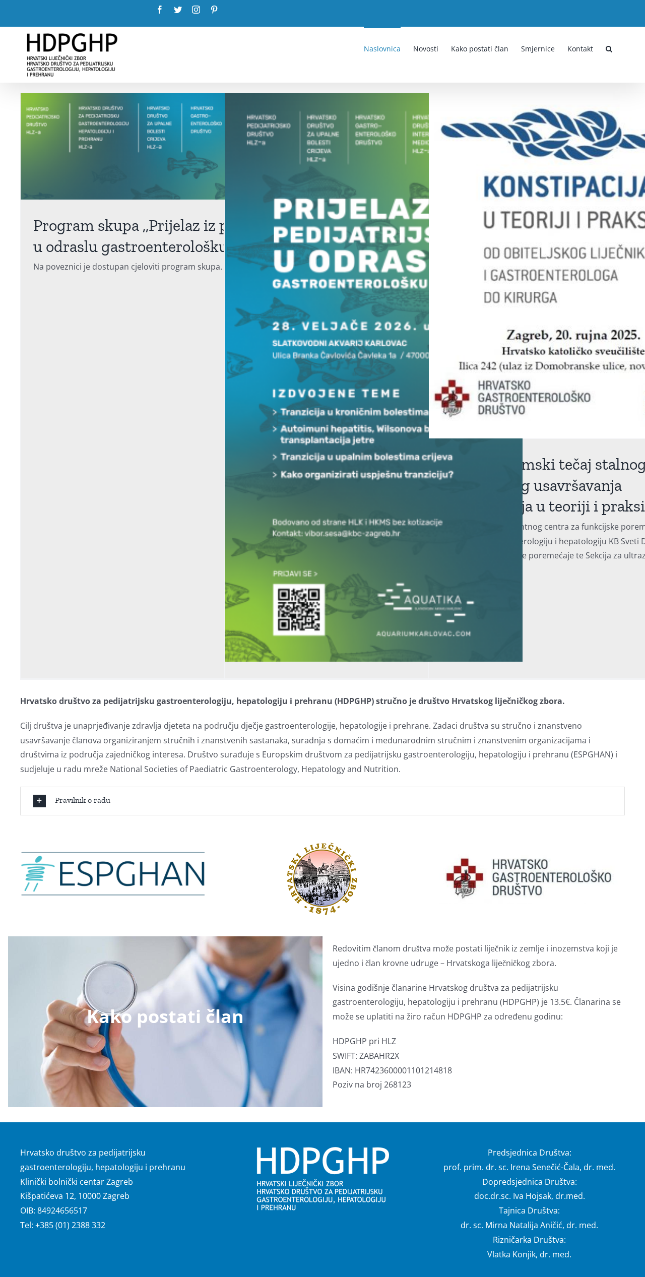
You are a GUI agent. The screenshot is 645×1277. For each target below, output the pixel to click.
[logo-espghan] (113, 854)
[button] (609, 48)
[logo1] (532, 854)
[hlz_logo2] (322, 844)
